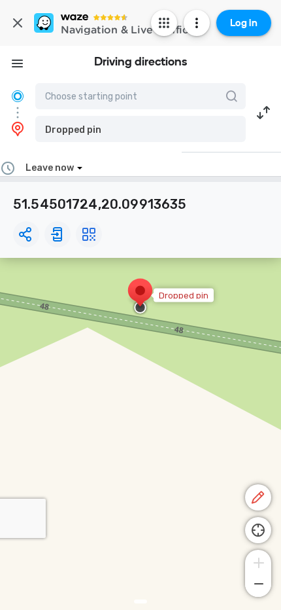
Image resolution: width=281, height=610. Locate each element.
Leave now (49, 167)
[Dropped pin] (140, 297)
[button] (140, 129)
